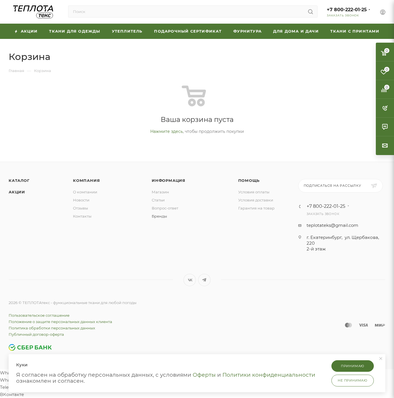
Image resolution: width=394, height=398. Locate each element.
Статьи (158, 200)
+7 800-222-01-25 (347, 9)
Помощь (249, 180)
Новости (81, 200)
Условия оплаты (253, 192)
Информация (168, 180)
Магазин (160, 192)
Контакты (82, 216)
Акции (17, 192)
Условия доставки (255, 200)
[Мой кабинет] (382, 12)
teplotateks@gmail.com (332, 225)
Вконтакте (189, 280)
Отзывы (80, 208)
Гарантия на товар (256, 208)
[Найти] (310, 11)
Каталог (19, 180)
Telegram (204, 280)
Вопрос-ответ (165, 208)
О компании (85, 192)
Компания (86, 180)
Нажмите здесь (166, 131)
